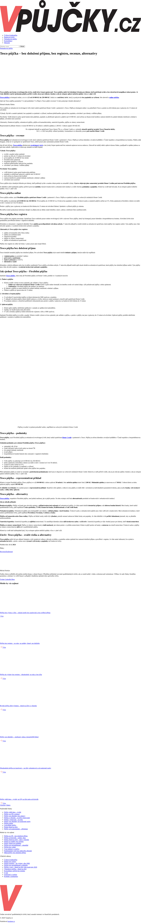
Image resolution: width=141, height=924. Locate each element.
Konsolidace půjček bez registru (14, 871)
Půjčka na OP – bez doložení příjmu (16, 836)
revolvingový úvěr (36, 145)
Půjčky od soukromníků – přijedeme (16, 829)
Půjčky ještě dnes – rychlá (12, 812)
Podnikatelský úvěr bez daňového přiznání (18, 851)
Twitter (2, 579)
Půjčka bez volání (10, 847)
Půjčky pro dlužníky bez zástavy (14, 816)
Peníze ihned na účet (11, 827)
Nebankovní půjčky (10, 39)
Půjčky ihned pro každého (12, 843)
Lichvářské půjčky (10, 825)
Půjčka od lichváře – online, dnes (15, 838)
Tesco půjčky (10, 276)
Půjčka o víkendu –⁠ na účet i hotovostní (17, 818)
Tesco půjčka (17, 145)
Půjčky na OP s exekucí (12, 814)
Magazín (7, 43)
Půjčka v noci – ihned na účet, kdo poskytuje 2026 (20, 867)
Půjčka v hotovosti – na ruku (13, 820)
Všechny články (5, 805)
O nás (6, 873)
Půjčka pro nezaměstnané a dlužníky (16, 865)
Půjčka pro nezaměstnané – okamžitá (16, 845)
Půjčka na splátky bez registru (14, 841)
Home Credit (66, 437)
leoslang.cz (11, 921)
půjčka (6, 97)
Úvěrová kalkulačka (10, 35)
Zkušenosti (9, 552)
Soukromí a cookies (10, 874)
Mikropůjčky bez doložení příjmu (15, 853)
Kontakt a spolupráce (11, 876)
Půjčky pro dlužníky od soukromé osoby (17, 821)
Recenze (3, 552)
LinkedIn (8, 579)
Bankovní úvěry (9, 37)
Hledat (22, 46)
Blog (13, 579)
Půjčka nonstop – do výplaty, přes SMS (17, 863)
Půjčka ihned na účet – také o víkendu (16, 840)
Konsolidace (8, 41)
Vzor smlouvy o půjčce (11, 849)
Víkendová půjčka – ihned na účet (15, 869)
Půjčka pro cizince (10, 861)
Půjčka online (8, 823)
